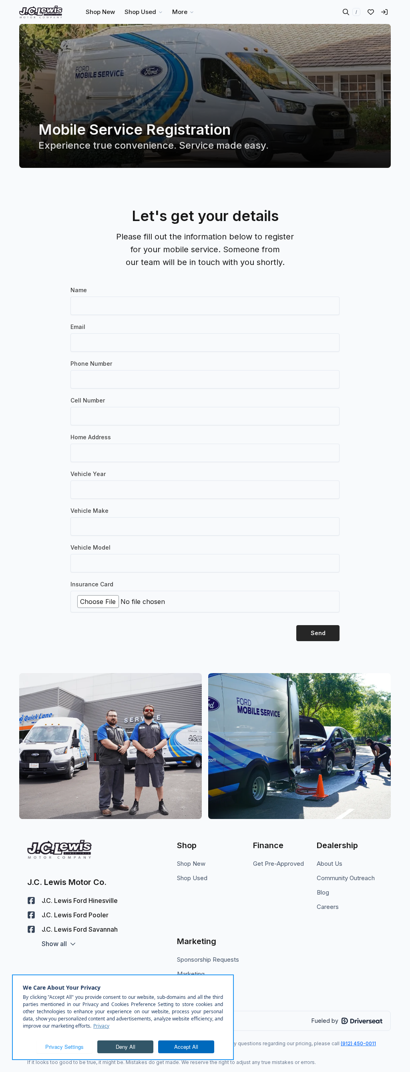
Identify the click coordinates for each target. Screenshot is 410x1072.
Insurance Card (91, 584)
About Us (329, 863)
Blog (323, 892)
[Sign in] (384, 12)
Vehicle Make (89, 510)
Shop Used (192, 878)
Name (78, 290)
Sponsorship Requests (208, 959)
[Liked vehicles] (370, 12)
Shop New (191, 863)
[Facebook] (31, 901)
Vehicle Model (90, 547)
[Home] (40, 12)
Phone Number (91, 363)
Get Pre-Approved (278, 863)
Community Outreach (346, 878)
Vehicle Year (88, 473)
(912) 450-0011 (358, 1043)
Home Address (90, 437)
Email (77, 326)
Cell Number (87, 400)
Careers (328, 907)
